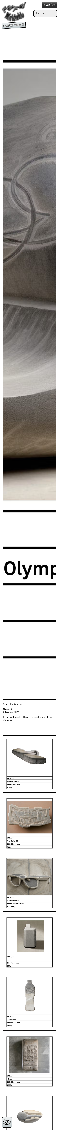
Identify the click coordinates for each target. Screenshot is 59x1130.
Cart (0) (49, 5)
